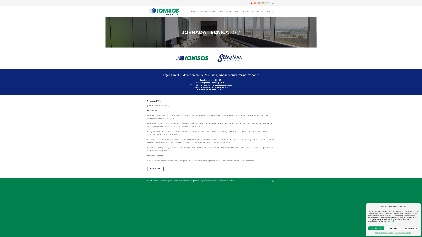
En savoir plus (391, 221)
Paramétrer (411, 228)
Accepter (376, 228)
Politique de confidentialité (403, 233)
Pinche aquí (155, 169)
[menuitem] (251, 3)
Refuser (393, 228)
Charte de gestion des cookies (384, 233)
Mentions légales (166, 181)
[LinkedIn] (272, 3)
